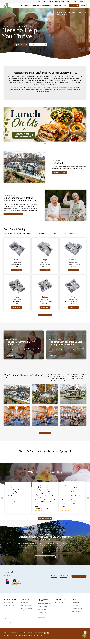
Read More (10, 355)
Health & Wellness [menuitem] (42, 609)
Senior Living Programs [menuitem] (10, 619)
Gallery (56, 5)
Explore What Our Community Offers (45, 556)
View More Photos (45, 433)
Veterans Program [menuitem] (8, 622)
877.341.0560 (23, 632)
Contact (83, 5)
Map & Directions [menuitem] (76, 611)
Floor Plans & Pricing (47, 5)
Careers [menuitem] (74, 614)
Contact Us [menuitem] (75, 605)
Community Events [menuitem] (77, 608)
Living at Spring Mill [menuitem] (9, 602)
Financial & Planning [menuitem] (43, 606)
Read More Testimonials (45, 518)
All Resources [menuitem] (41, 617)
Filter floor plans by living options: (12, 233)
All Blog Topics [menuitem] (59, 602)
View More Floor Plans (45, 315)
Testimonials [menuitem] (7, 613)
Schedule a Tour (74, 5)
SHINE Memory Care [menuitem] (26, 605)
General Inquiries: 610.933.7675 (45, 1)
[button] (6, 124)
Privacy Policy (30, 632)
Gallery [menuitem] (5, 616)
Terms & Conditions (39, 632)
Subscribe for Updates (78, 1)
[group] (45, 124)
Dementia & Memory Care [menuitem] (44, 603)
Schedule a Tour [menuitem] (76, 602)
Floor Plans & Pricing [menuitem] (9, 610)
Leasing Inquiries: (63, 1)
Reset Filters (72, 233)
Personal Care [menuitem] (24, 602)
